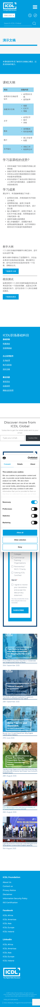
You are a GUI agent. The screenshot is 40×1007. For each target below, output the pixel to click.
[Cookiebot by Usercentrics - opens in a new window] (28, 458)
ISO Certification (10, 903)
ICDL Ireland (8, 932)
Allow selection (20, 540)
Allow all (20, 533)
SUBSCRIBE (18, 610)
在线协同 (6, 386)
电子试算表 (7, 365)
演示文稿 (6, 369)
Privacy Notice (9, 890)
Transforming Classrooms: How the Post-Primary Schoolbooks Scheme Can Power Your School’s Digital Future (20, 771)
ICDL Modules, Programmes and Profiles (18, 1003)
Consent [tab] (7, 464)
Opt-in (14, 580)
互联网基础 (7, 348)
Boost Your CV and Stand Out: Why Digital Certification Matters (18, 734)
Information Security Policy (15, 898)
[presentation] (20, 646)
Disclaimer (7, 894)
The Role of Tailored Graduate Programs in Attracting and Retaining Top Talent (18, 697)
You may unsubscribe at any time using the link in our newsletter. (19, 601)
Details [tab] (20, 464)
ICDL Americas (9, 919)
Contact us (8, 886)
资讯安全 (6, 382)
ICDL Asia (7, 923)
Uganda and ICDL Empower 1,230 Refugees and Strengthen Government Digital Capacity (20, 844)
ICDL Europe (8, 928)
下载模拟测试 (10, 297)
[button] (29, 15)
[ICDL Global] (10, 6)
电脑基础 (6, 344)
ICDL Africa (8, 915)
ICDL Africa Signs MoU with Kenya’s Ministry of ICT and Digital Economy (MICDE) (19, 808)
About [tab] (32, 464)
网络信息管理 (8, 390)
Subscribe (32, 438)
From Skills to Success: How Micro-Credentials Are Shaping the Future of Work (19, 661)
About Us (7, 882)
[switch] (34, 509)
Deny (20, 547)
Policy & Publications (11, 999)
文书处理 (6, 360)
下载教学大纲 (10, 271)
